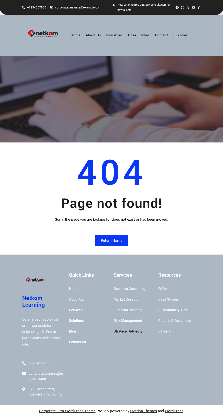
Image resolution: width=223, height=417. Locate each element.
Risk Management (128, 321)
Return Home (111, 240)
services (76, 310)
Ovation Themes (143, 411)
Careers (164, 331)
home (73, 289)
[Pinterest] (199, 7)
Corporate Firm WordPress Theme (67, 411)
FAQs (162, 289)
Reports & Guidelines (174, 321)
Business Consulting (129, 289)
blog (72, 331)
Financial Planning (128, 310)
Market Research (127, 299)
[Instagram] (182, 7)
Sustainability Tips (172, 310)
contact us (77, 342)
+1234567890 (36, 7)
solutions (76, 321)
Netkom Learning (33, 301)
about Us (76, 299)
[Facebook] (177, 7)
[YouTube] (193, 7)
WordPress (174, 411)
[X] (188, 7)
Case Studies (168, 299)
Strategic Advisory (128, 331)
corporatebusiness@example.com (78, 7)
